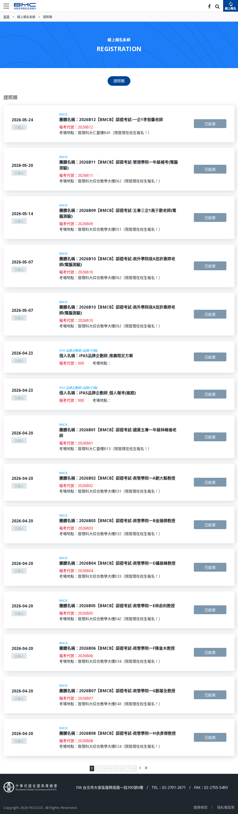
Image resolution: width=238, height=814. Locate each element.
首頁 (6, 17)
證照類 (47, 17)
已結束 (210, 123)
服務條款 (201, 807)
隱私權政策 (226, 807)
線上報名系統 (26, 17)
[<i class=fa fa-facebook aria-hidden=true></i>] (209, 7)
